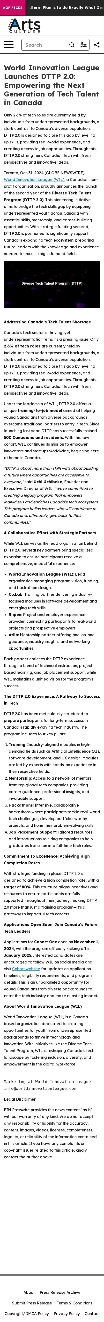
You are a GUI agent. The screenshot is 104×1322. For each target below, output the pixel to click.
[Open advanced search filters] (83, 44)
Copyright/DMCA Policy (27, 1313)
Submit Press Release (32, 1303)
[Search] (72, 44)
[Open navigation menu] (9, 45)
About (29, 1292)
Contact (92, 1313)
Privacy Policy (67, 1313)
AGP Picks (12, 8)
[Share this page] (96, 45)
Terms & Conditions (74, 1303)
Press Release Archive (60, 1292)
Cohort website (26, 968)
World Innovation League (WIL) (34, 179)
